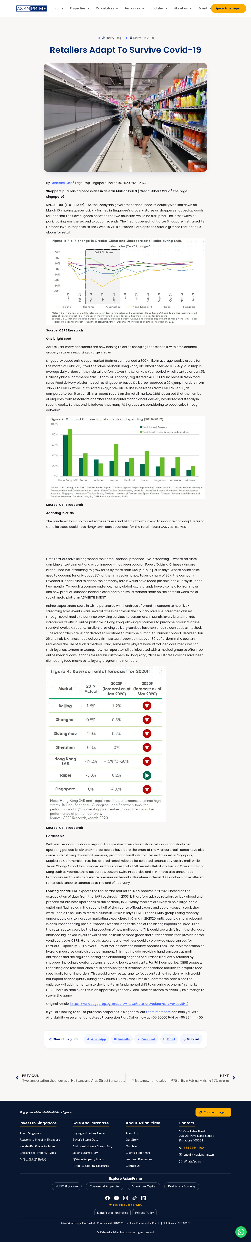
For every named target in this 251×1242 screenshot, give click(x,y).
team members (158, 1012)
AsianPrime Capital (143, 1186)
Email (171, 1039)
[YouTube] (116, 1198)
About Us (132, 1133)
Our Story (132, 1139)
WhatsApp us (192, 1161)
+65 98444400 (194, 1147)
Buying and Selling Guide (89, 1133)
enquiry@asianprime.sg (199, 1154)
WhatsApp (98, 1039)
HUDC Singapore (66, 1186)
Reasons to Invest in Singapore (40, 1139)
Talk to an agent (216, 1112)
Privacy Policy (144, 1212)
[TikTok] (134, 1198)
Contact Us (133, 1165)
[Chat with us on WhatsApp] (241, 1232)
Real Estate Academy (182, 1186)
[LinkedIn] (143, 1198)
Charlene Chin (62, 183)
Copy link (193, 1039)
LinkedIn (124, 1039)
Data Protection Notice (112, 1212)
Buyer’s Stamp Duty (85, 1139)
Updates (157, 8)
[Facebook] (107, 1198)
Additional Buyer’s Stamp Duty (92, 1146)
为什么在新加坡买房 (33, 1159)
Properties (77, 8)
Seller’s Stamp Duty (85, 1152)
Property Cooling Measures (91, 1165)
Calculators (105, 8)
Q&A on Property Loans (88, 1159)
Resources (132, 8)
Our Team (132, 1146)
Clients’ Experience (138, 1152)
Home (59, 8)
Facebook (148, 1039)
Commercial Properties (105, 1186)
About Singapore (31, 1133)
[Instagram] (125, 1198)
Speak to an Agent (228, 8)
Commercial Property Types (38, 1152)
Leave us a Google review (127, 1204)
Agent (202, 8)
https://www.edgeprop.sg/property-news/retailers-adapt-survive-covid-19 (129, 1003)
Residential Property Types (37, 1146)
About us (181, 8)
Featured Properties (139, 1159)
